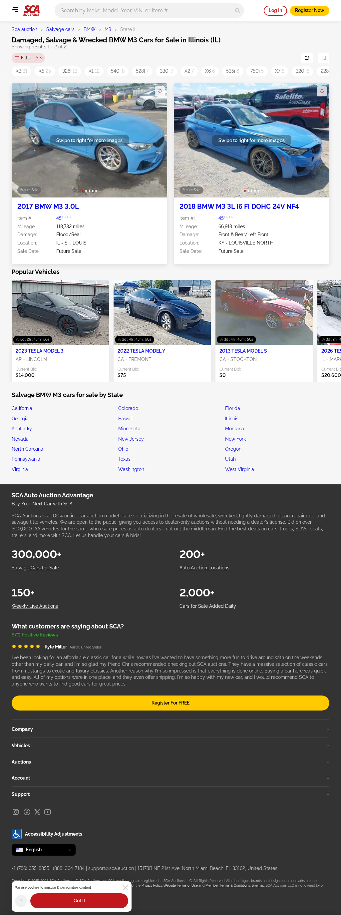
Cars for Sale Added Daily (207, 606)
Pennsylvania (26, 459)
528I (142, 71)
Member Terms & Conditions (227, 885)
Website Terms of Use (181, 885)
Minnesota (129, 428)
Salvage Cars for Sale (35, 567)
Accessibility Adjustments (53, 834)
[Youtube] (48, 812)
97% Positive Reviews (35, 634)
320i (302, 71)
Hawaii (125, 418)
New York (235, 439)
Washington (131, 469)
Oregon (233, 449)
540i (118, 71)
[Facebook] (27, 812)
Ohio (123, 449)
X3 (21, 71)
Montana (234, 428)
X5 (45, 71)
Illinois (231, 418)
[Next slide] (155, 140)
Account (21, 778)
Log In (275, 10)
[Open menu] (15, 9)
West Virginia (239, 469)
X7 (279, 71)
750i (257, 71)
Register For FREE (170, 703)
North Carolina (27, 449)
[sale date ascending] (307, 58)
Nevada (20, 439)
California (22, 408)
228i (327, 71)
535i (232, 71)
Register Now (309, 10)
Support (21, 794)
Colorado (128, 408)
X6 (210, 71)
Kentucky (22, 428)
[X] (37, 812)
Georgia (20, 418)
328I (69, 71)
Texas (124, 459)
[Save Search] (323, 58)
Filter (29, 57)
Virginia (20, 469)
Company (22, 729)
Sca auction (24, 29)
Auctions (21, 762)
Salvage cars (60, 29)
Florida (232, 408)
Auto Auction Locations (204, 567)
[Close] (125, 888)
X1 (94, 71)
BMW (90, 29)
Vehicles (21, 745)
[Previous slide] (23, 140)
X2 (189, 71)
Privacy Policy (152, 885)
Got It (79, 900)
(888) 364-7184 (69, 868)
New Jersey (131, 439)
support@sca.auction (111, 868)
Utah (230, 459)
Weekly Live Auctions (35, 606)
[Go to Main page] (31, 10)
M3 (108, 29)
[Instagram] (16, 812)
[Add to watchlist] (160, 91)
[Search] (237, 10)
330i (166, 71)
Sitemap (258, 885)
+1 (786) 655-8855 (30, 868)
